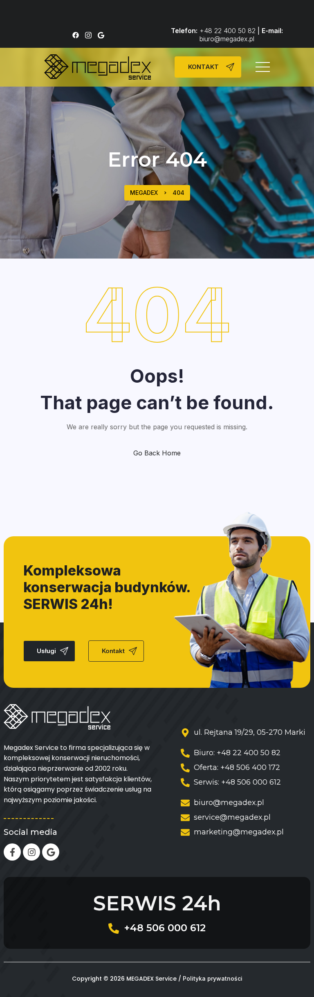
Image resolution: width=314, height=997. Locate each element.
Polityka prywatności (212, 978)
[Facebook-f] (12, 852)
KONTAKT (203, 67)
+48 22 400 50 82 (228, 31)
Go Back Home (157, 453)
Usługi (46, 651)
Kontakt (113, 651)
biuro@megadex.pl (227, 39)
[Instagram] (31, 852)
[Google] (50, 852)
